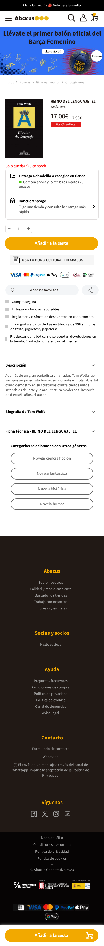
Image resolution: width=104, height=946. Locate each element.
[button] (83, 18)
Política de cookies (50, 700)
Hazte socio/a (50, 644)
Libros (9, 82)
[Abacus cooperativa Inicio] (32, 21)
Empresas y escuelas (50, 608)
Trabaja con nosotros (50, 602)
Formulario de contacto (51, 749)
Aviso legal (50, 713)
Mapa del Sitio (52, 837)
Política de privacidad (51, 693)
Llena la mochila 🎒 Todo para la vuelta (52, 5)
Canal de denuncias (50, 706)
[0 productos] (95, 20)
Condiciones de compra (50, 687)
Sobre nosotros (50, 582)
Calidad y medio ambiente (50, 589)
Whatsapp (51, 757)
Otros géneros (74, 82)
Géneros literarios (48, 82)
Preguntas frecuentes (51, 681)
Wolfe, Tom (58, 106)
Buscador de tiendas (51, 595)
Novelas (25, 82)
